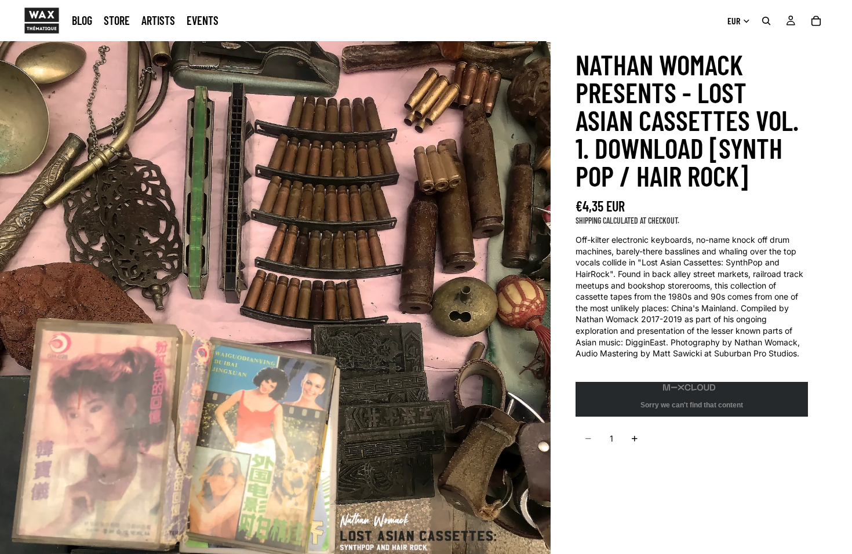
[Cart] (816, 21)
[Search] (766, 21)
